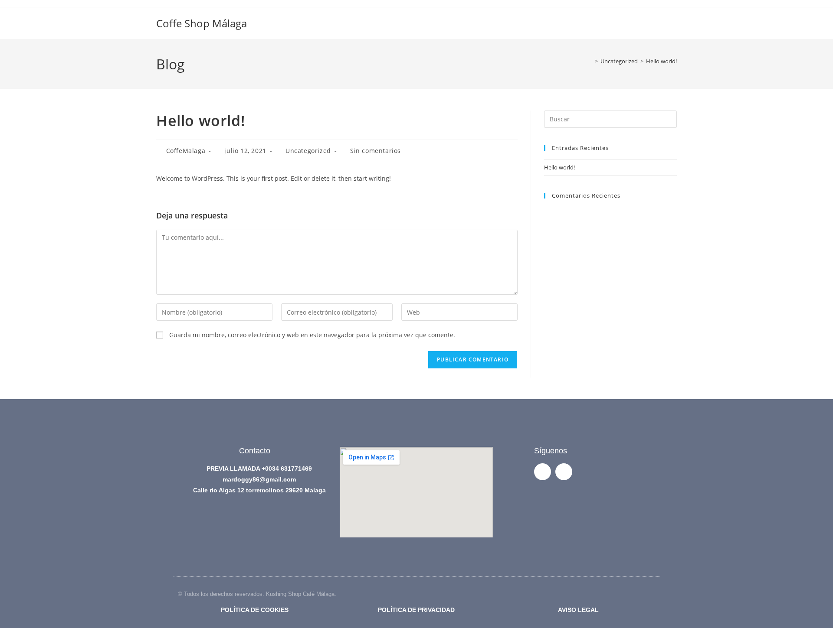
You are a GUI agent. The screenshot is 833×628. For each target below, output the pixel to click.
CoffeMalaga (186, 150)
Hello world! (661, 61)
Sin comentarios (375, 150)
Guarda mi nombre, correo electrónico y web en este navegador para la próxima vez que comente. (312, 335)
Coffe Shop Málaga (201, 23)
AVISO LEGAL (578, 609)
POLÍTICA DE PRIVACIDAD (416, 609)
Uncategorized (308, 150)
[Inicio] (590, 61)
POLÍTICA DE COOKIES (255, 609)
